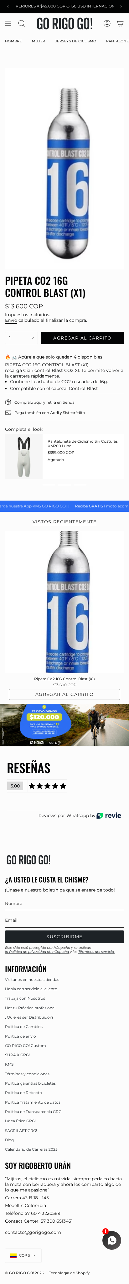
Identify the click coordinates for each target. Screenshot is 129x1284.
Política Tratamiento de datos (32, 1102)
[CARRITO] (120, 23)
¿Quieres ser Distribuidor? (29, 1017)
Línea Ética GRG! (20, 1121)
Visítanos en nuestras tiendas (32, 979)
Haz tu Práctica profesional (30, 1008)
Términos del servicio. (96, 951)
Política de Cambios (24, 1026)
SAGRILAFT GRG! (21, 1130)
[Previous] (8, 6)
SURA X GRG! (17, 1055)
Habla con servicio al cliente (31, 989)
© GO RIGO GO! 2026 (24, 1273)
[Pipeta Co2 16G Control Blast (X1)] (64, 602)
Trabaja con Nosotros (25, 998)
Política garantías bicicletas (30, 1083)
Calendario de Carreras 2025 (31, 1149)
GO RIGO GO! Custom (25, 1045)
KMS (9, 1064)
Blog (9, 1140)
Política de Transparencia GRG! (33, 1111)
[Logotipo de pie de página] (28, 860)
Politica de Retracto (23, 1092)
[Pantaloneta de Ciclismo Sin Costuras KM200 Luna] (24, 456)
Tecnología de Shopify (69, 1273)
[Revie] (108, 815)
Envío (11, 320)
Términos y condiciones (27, 1074)
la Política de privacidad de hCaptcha (37, 951)
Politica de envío (20, 1036)
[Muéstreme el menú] (8, 23)
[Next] (121, 6)
